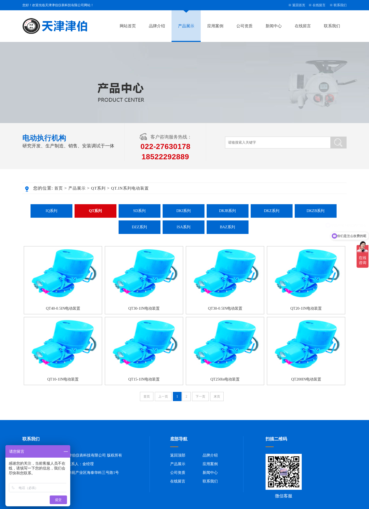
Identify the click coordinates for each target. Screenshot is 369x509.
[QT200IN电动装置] (306, 373)
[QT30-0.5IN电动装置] (225, 302)
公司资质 (244, 26)
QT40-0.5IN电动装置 (63, 308)
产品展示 (186, 26)
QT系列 (98, 188)
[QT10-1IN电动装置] (63, 373)
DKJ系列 (183, 211)
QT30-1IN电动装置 (144, 308)
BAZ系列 (227, 227)
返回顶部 (177, 455)
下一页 (200, 396)
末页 (217, 396)
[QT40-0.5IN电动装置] (63, 302)
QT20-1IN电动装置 (306, 308)
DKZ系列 (271, 211)
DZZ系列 (139, 227)
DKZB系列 (315, 211)
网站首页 (128, 26)
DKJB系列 (227, 211)
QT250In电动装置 (225, 379)
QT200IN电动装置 (306, 379)
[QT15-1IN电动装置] (144, 373)
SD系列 (139, 211)
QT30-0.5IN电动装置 (225, 308)
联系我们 (340, 5)
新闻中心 (274, 26)
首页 (58, 188)
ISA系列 (183, 227)
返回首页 (298, 5)
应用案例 (215, 26)
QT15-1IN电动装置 (144, 379)
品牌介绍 (157, 26)
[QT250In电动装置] (225, 373)
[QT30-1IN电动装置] (144, 302)
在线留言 (319, 5)
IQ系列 (51, 211)
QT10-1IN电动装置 (63, 379)
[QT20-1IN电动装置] (306, 302)
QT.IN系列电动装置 (130, 188)
